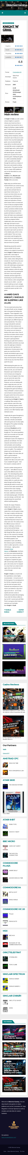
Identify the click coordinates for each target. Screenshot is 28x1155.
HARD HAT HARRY (15, 846)
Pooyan (11, 914)
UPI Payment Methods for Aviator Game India (13, 1038)
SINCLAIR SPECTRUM (14, 974)
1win (4, 749)
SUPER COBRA (10, 672)
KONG (11, 1008)
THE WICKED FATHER (16, 785)
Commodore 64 (17, 72)
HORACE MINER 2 (14, 986)
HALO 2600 (6, 813)
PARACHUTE (13, 921)
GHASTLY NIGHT (14, 832)
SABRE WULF (13, 870)
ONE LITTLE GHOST (15, 1000)
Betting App (7, 1068)
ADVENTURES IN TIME (16, 878)
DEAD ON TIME (13, 763)
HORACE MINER (14, 979)
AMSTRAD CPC (10, 758)
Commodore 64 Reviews (8, 23)
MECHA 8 (12, 935)
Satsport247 (6, 753)
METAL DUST (10, 638)
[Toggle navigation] (25, 12)
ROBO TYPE (13, 824)
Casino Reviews (11, 684)
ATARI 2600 (9, 780)
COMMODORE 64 (12, 887)
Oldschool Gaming (16, 5)
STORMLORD (13, 957)
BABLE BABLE (10, 655)
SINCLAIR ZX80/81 (12, 995)
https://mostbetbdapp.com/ (9, 1137)
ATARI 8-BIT (9, 819)
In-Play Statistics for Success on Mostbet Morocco (13, 1090)
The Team (22, 1151)
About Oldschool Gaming (13, 1151)
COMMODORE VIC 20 (14, 909)
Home (5, 1151)
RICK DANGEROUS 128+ (16, 770)
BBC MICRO (9, 841)
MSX (5, 930)
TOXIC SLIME (13, 964)
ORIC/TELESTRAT (12, 952)
